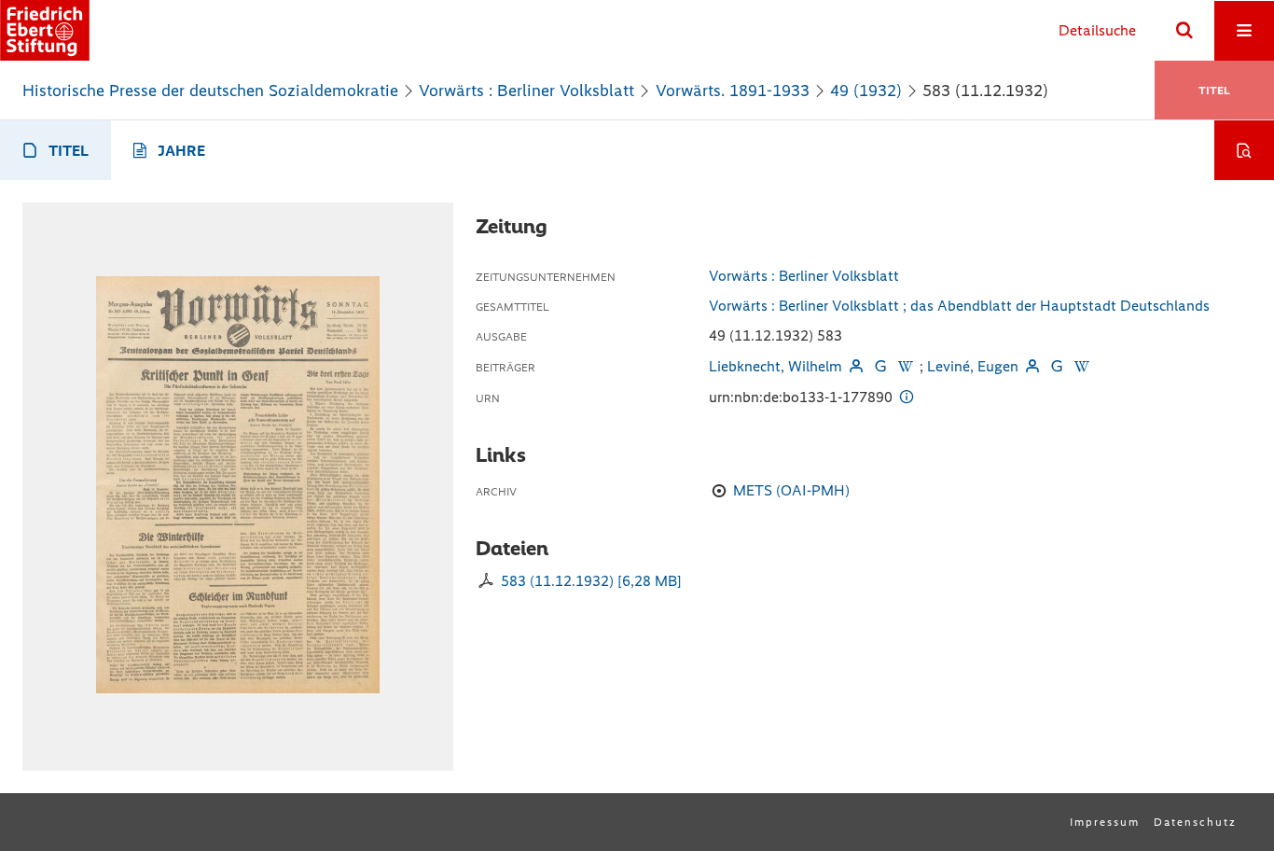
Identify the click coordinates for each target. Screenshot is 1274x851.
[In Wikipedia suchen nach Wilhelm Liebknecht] (904, 366)
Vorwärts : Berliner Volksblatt (526, 90)
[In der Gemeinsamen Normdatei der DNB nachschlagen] (880, 366)
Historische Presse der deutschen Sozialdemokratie (210, 90)
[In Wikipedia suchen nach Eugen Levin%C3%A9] (1082, 366)
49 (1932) (866, 90)
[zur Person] (856, 366)
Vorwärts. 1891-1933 (733, 90)
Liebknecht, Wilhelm (775, 366)
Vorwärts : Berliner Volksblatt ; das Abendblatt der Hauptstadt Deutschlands (959, 305)
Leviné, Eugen (972, 366)
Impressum (1105, 822)
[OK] (1184, 31)
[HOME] (45, 30)
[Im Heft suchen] (1244, 150)
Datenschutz (1195, 822)
